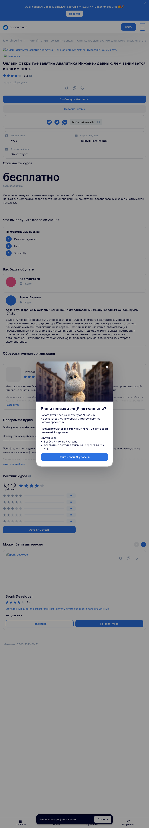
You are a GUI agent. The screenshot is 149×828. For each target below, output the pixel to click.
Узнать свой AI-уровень (74, 457)
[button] (107, 367)
